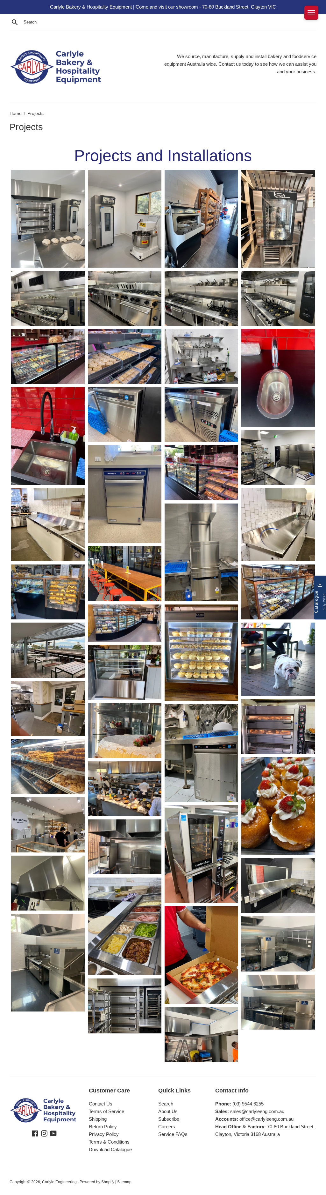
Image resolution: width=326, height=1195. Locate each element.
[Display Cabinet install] (48, 356)
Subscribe (168, 1119)
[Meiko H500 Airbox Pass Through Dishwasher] (201, 552)
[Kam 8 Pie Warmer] (201, 652)
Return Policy (103, 1126)
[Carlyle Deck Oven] (48, 219)
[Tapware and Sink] (278, 378)
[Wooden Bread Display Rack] (201, 219)
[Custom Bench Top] (48, 524)
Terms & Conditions (109, 1142)
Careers (166, 1126)
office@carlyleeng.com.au (266, 1119)
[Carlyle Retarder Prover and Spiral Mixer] (124, 219)
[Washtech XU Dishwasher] (124, 494)
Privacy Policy (104, 1134)
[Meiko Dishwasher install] (124, 414)
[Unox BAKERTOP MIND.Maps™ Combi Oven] (278, 219)
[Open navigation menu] (311, 13)
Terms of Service (106, 1111)
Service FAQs (173, 1134)
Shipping (98, 1119)
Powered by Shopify (97, 1182)
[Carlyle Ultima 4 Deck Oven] (124, 1005)
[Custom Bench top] (278, 524)
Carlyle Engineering (60, 1182)
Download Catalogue (110, 1149)
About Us (168, 1111)
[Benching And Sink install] (201, 356)
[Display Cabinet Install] (124, 623)
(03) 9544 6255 (248, 1103)
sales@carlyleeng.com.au (257, 1111)
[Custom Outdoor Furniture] (124, 573)
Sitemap (124, 1182)
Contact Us (100, 1103)
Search (165, 1103)
